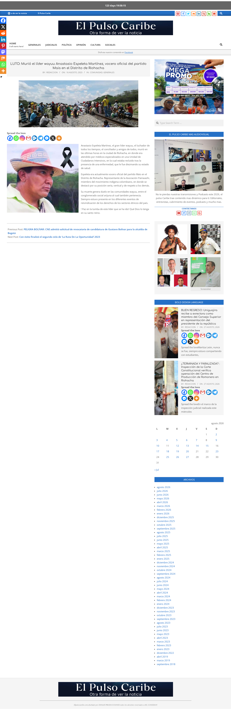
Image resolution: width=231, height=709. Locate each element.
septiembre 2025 (166, 528)
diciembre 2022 (165, 652)
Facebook (129, 52)
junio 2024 (163, 585)
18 (167, 451)
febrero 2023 (164, 645)
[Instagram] (22, 138)
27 (187, 457)
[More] (59, 138)
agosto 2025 (163, 532)
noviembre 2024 (166, 566)
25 (167, 457)
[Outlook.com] (34, 138)
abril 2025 (162, 547)
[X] (53, 138)
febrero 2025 (164, 554)
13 (187, 445)
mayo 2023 (163, 634)
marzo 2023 (163, 641)
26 (177, 457)
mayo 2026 (163, 498)
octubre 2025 (164, 524)
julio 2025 (162, 536)
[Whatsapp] (16, 138)
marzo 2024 (163, 596)
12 (177, 445)
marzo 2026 (163, 506)
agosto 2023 (163, 622)
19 (177, 451)
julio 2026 (162, 490)
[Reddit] (3, 33)
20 (187, 451)
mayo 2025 (163, 543)
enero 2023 (163, 649)
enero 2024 (163, 603)
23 (217, 451)
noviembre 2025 (166, 521)
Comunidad (96, 72)
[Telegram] (40, 138)
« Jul (156, 469)
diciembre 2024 (165, 562)
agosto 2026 (163, 487)
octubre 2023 (164, 615)
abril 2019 (162, 656)
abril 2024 (162, 592)
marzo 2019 (163, 660)
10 (157, 445)
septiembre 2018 (166, 664)
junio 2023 (163, 630)
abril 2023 (162, 637)
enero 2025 (163, 558)
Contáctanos (189, 208)
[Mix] (3, 58)
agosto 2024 (163, 577)
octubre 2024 (164, 570)
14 (197, 445)
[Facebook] (10, 138)
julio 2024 (162, 581)
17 (157, 451)
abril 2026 (162, 502)
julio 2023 (162, 626)
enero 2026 (163, 513)
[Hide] (1, 77)
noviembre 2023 (166, 611)
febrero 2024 (164, 600)
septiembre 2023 (166, 618)
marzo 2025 (163, 551)
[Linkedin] (3, 39)
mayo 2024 (163, 588)
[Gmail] (28, 138)
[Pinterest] (3, 46)
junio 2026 (163, 494)
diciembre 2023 (165, 607)
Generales (108, 72)
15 (207, 445)
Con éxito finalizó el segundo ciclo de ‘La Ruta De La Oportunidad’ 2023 (59, 236)
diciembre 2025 (165, 517)
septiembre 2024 (166, 573)
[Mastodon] (3, 52)
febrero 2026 (164, 509)
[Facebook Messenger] (47, 138)
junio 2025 (163, 539)
